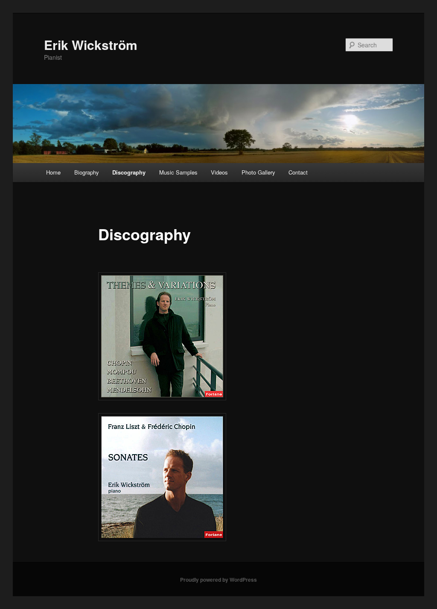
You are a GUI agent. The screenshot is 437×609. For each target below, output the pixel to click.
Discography (129, 172)
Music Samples (178, 172)
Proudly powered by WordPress (218, 579)
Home (53, 172)
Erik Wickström (90, 44)
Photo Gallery (258, 172)
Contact (298, 172)
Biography (86, 172)
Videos (219, 172)
